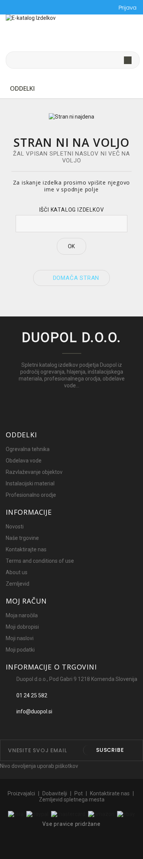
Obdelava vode (24, 461)
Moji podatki (20, 650)
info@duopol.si (34, 711)
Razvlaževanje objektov (34, 472)
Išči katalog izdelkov (71, 210)
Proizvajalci (22, 793)
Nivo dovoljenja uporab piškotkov (39, 766)
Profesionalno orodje (31, 495)
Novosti (15, 526)
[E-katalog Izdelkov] (71, 33)
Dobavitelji (55, 793)
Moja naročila (22, 615)
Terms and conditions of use (40, 561)
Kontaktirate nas (110, 793)
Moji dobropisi (22, 627)
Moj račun (26, 600)
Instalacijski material (30, 483)
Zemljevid (17, 584)
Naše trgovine (22, 538)
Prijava (128, 7)
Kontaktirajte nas (26, 549)
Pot (79, 793)
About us (16, 572)
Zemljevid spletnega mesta (71, 799)
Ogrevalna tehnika (28, 449)
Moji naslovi (20, 638)
